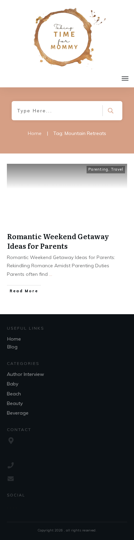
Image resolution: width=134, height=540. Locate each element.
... (50, 274)
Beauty (15, 403)
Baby (12, 384)
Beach (14, 394)
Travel (117, 169)
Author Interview (25, 374)
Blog (12, 347)
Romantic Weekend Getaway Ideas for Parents (58, 241)
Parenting (98, 169)
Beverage (18, 413)
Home (14, 339)
